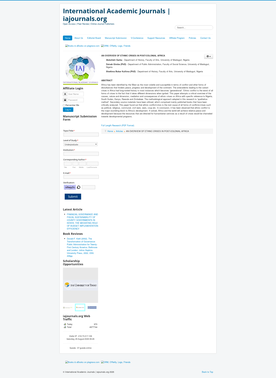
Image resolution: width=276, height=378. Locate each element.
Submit (73, 196)
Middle (81, 167)
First (74, 167)
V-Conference (137, 37)
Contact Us (205, 37)
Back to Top (207, 371)
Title (65, 167)
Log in (68, 109)
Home (67, 37)
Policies (192, 37)
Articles (119, 131)
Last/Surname (92, 167)
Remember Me (72, 105)
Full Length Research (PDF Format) (117, 125)
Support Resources (156, 37)
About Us (78, 37)
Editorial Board (94, 37)
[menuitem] (68, 307)
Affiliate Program (177, 37)
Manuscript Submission (116, 37)
